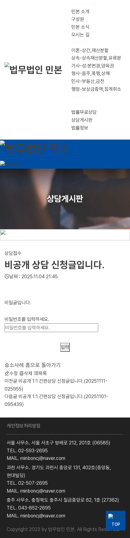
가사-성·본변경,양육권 (92, 66)
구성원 (77, 19)
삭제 (28, 373)
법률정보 (79, 128)
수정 (13, 373)
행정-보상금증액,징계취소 (96, 89)
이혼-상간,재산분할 (90, 50)
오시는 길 (80, 35)
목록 (42, 373)
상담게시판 (82, 120)
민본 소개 (80, 12)
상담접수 (13, 253)
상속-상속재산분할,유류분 (96, 58)
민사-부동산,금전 (87, 81)
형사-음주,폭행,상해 (90, 73)
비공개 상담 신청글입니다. (55, 265)
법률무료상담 (84, 112)
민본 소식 (80, 27)
